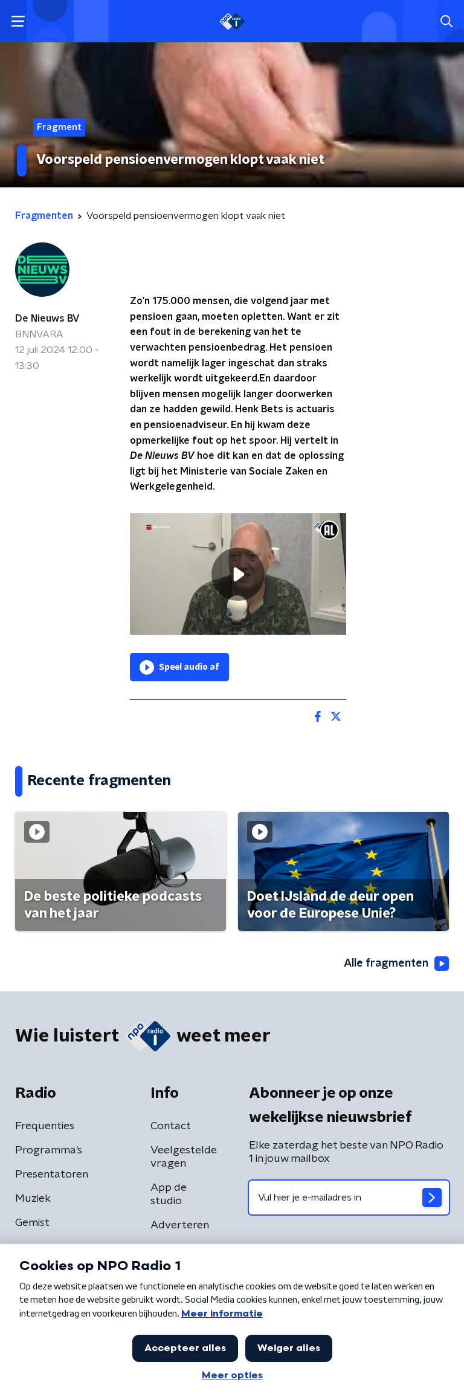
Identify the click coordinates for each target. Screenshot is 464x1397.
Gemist (32, 1222)
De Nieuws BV (47, 318)
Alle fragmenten (386, 963)
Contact (170, 1126)
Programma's (48, 1150)
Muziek (33, 1198)
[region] (238, 574)
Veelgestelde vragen (183, 1157)
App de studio (168, 1194)
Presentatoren (51, 1174)
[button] (18, 21)
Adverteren (179, 1225)
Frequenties (44, 1126)
